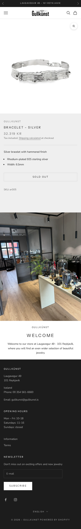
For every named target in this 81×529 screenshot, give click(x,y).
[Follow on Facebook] (6, 500)
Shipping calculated (30, 138)
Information (11, 439)
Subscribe (18, 486)
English (38, 511)
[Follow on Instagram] (15, 500)
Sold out (40, 177)
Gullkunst (12, 121)
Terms (7, 445)
